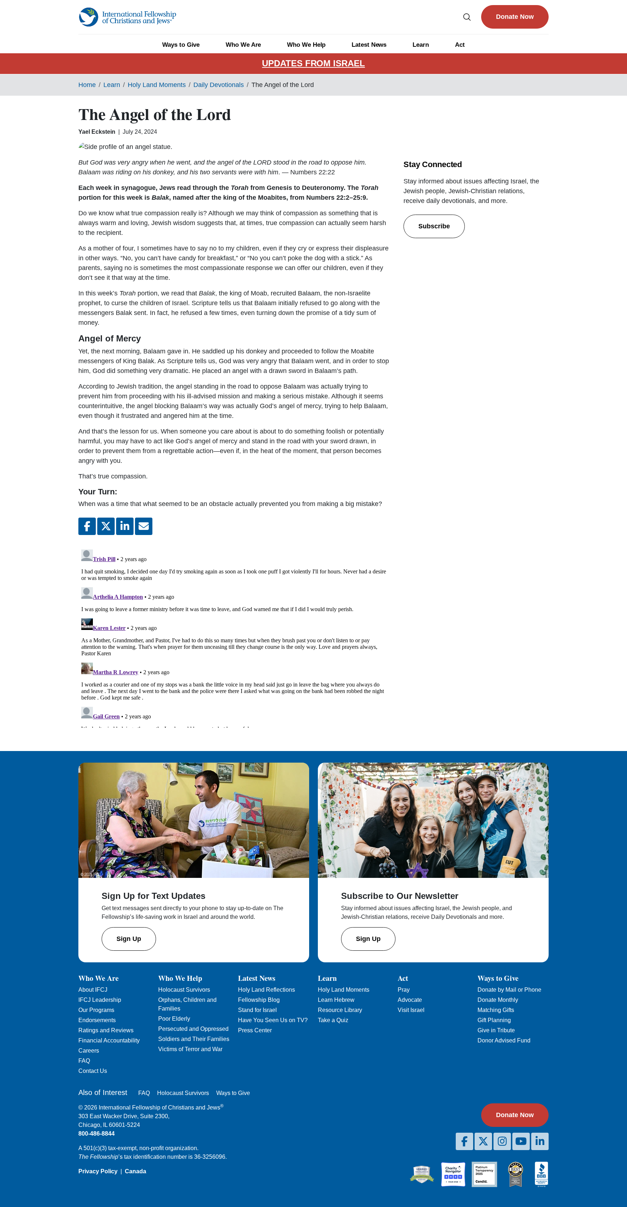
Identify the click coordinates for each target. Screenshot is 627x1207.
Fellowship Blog (259, 1000)
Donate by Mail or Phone (509, 990)
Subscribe (434, 226)
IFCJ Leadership (99, 1000)
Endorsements (97, 1020)
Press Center (255, 1030)
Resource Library (340, 1010)
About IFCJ (92, 990)
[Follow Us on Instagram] (502, 1141)
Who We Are (243, 44)
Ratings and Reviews (106, 1030)
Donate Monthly (498, 1000)
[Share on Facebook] (87, 526)
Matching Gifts (496, 1010)
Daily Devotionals (218, 84)
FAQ (84, 1061)
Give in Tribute (496, 1030)
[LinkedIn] (540, 1141)
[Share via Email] (143, 526)
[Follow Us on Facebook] (464, 1141)
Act (460, 44)
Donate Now (515, 16)
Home (87, 84)
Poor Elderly (174, 1019)
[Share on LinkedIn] (125, 526)
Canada (135, 1171)
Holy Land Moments (157, 84)
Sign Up (128, 938)
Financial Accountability (109, 1040)
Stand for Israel (257, 1010)
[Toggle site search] (467, 17)
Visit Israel (411, 1010)
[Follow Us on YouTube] (521, 1141)
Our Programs (96, 1010)
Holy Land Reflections (266, 990)
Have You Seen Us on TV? (273, 1020)
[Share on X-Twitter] (106, 526)
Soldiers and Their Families (193, 1039)
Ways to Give (181, 44)
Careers (88, 1051)
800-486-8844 (96, 1134)
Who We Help (306, 44)
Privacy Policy (98, 1171)
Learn (421, 44)
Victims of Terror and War (190, 1049)
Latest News (369, 44)
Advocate (410, 1000)
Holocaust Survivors (184, 990)
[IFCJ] (127, 17)
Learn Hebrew (336, 1000)
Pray (404, 990)
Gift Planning (494, 1020)
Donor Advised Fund (504, 1040)
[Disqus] (233, 637)
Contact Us (92, 1071)
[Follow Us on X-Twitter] (483, 1141)
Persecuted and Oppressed (193, 1029)
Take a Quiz (333, 1020)
